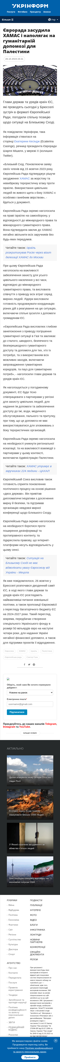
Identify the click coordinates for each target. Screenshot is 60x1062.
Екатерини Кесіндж (27, 141)
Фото (33, 915)
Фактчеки (13, 924)
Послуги (11, 11)
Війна (11, 905)
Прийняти (30, 1057)
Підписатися (17, 712)
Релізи (34, 959)
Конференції (37, 947)
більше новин (30, 733)
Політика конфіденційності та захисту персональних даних (17, 1012)
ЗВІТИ (11, 1022)
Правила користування (15, 988)
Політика (13, 915)
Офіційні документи (37, 953)
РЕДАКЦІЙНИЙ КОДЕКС (16, 1028)
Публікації (36, 905)
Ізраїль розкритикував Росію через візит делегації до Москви (28, 252)
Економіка (13, 920)
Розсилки (13, 1034)
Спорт (11, 954)
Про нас (12, 968)
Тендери (12, 995)
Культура (13, 944)
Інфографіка (37, 930)
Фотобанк (22, 11)
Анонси (47, 11)
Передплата (14, 977)
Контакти (13, 972)
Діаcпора (13, 949)
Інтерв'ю (35, 910)
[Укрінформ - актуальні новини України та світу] (30, 5)
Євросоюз (9, 651)
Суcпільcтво (14, 939)
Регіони (12, 934)
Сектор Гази (32, 657)
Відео (33, 920)
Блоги (34, 925)
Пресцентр (35, 11)
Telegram (50, 724)
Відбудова (13, 910)
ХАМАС (25, 178)
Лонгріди (35, 934)
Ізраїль (34, 651)
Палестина (47, 651)
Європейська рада (13, 657)
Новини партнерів (36, 940)
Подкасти (36, 900)
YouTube (24, 726)
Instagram (9, 726)
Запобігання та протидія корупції (17, 1001)
